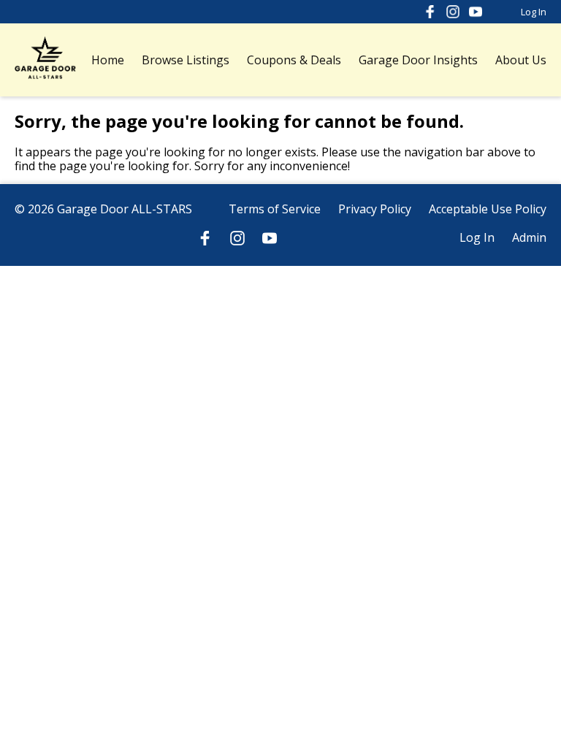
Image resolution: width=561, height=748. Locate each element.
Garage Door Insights (418, 60)
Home (107, 60)
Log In (533, 11)
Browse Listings (185, 60)
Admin (529, 237)
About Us (520, 60)
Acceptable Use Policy (487, 209)
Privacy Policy (374, 209)
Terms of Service (275, 209)
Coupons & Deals (294, 60)
